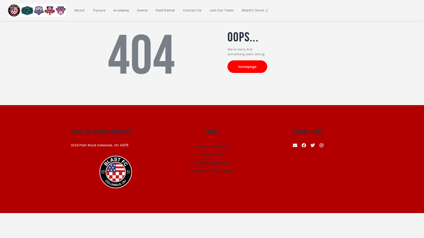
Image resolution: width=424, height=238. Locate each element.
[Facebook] (303, 145)
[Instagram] (321, 145)
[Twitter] (312, 145)
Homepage (247, 67)
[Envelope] (295, 145)
